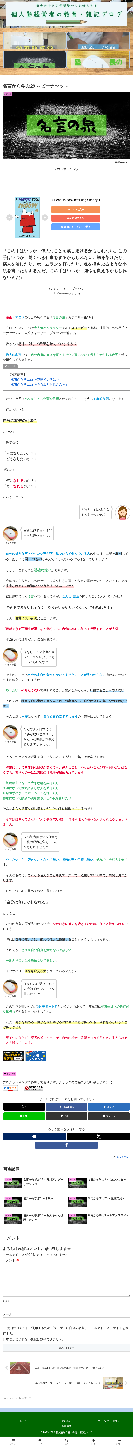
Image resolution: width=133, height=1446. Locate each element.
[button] (66, 1116)
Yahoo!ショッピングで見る (76, 226)
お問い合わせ (66, 1421)
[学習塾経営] (34, 40)
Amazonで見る (75, 209)
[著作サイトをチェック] (34, 1136)
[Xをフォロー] (98, 1136)
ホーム (23, 1421)
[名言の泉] (34, 59)
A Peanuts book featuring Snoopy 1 (75, 200)
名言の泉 (11, 1073)
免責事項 (66, 1426)
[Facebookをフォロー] (66, 1145)
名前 (6, 1301)
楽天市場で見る (75, 218)
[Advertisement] (66, 179)
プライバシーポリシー (110, 1421)
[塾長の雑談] (98, 59)
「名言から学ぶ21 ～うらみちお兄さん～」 (38, 384)
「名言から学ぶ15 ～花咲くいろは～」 (35, 379)
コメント (11, 1260)
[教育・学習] (98, 40)
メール (7, 1314)
